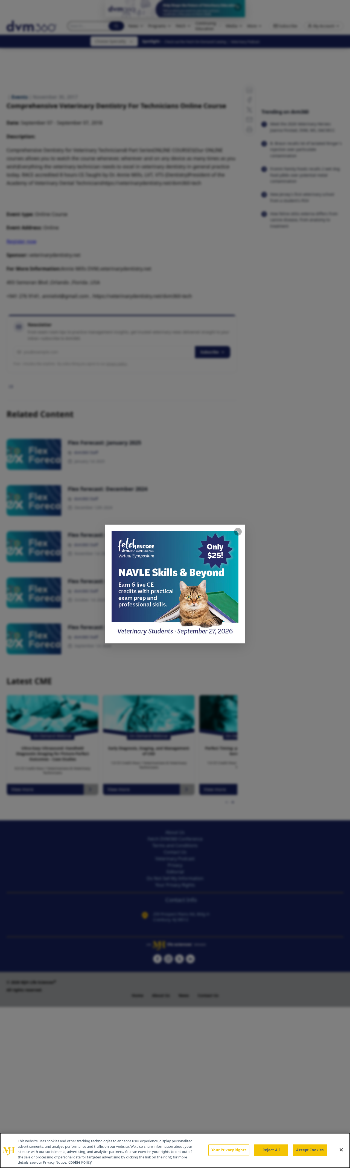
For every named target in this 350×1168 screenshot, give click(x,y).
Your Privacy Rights (228, 1149)
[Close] (341, 1150)
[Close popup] (238, 532)
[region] (175, 1150)
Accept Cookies (309, 1149)
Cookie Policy (80, 1162)
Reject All (271, 1149)
